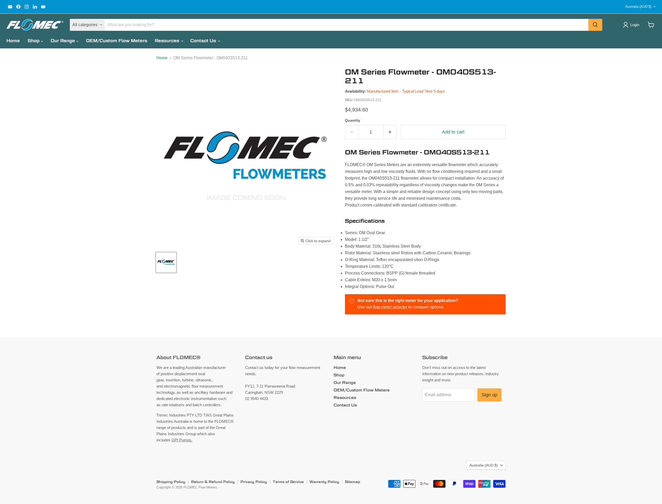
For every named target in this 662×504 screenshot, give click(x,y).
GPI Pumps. (181, 440)
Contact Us (203, 40)
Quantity (352, 120)
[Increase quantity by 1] (390, 132)
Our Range (63, 40)
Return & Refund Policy (213, 482)
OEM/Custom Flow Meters (116, 40)
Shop (34, 40)
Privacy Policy (253, 482)
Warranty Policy (324, 482)
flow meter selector (390, 307)
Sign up (489, 394)
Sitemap (352, 482)
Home (13, 40)
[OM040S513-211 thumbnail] (166, 262)
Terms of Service (288, 482)
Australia (638, 7)
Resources (167, 40)
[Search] (595, 25)
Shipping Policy (170, 482)
